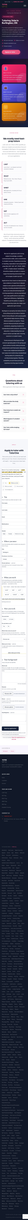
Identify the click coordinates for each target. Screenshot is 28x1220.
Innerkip (9, 971)
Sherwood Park (5, 1140)
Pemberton (15, 1069)
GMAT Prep (4, 801)
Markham (4, 1006)
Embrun (22, 933)
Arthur (8, 860)
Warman (15, 1191)
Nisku (21, 1044)
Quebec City (9, 1092)
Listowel (4, 996)
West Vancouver (5, 1198)
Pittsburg (11, 1074)
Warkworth (9, 1191)
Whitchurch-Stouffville (11, 1201)
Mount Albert (5, 1027)
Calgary (3, 898)
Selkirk (8, 1135)
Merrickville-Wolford (18, 1011)
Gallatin (12, 943)
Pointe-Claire (5, 1080)
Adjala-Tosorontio (19, 850)
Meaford (11, 1009)
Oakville (9, 1054)
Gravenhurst (5, 951)
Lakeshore (19, 984)
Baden (3, 865)
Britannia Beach (10, 890)
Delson (14, 923)
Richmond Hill (5, 1100)
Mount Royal (18, 1027)
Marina (16, 1004)
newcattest (10, 1039)
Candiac (11, 900)
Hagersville (15, 956)
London (15, 996)
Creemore (13, 921)
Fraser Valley (20, 941)
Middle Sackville (14, 1014)
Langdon (21, 986)
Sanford (10, 1128)
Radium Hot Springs (6, 1095)
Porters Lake (5, 1087)
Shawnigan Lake (5, 1138)
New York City (20, 1037)
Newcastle (4, 1039)
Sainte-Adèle (20, 1120)
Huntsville (15, 968)
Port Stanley (17, 1085)
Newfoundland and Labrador (8, 1042)
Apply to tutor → (11, 52)
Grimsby (22, 953)
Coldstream (4, 913)
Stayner (4, 1153)
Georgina (14, 946)
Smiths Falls (5, 1143)
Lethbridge (8, 994)
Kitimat (3, 981)
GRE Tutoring (12, 951)
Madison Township (6, 1001)
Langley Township (16, 989)
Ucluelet (4, 1175)
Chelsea (11, 905)
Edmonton (13, 931)
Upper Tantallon (5, 1181)
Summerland (15, 1158)
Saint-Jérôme (5, 1117)
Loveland (4, 999)
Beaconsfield (5, 870)
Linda (22, 994)
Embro (17, 933)
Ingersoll (4, 971)
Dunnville (15, 926)
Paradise (4, 1067)
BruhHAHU (19, 893)
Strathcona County (6, 1155)
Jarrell (18, 971)
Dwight (20, 926)
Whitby (3, 1201)
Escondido (7, 936)
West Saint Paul (19, 1196)
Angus (10, 857)
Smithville (11, 1143)
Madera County (18, 999)
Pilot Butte (17, 1072)
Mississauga (19, 1019)
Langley (9, 989)
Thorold (9, 1170)
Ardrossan (16, 857)
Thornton (4, 1170)
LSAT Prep (4, 792)
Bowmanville (5, 883)
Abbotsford (4, 850)
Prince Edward (5, 1090)
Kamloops (4, 974)
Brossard (10, 893)
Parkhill (18, 1067)
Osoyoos (13, 1059)
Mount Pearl (11, 1027)
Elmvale (8, 933)
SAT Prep (4, 795)
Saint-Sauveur (5, 1120)
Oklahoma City (5, 1057)
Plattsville (17, 1074)
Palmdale (11, 1064)
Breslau (17, 888)
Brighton (4, 890)
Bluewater (14, 878)
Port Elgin (10, 1082)
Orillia (3, 1059)
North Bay (15, 1047)
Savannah (11, 1133)
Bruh (15, 893)
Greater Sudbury (5, 953)
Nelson (9, 1032)
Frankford (14, 941)
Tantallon (11, 1163)
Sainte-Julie (4, 1122)
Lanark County (14, 986)
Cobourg (9, 910)
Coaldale (4, 910)
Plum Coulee (5, 1077)
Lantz (23, 989)
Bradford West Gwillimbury (8, 885)
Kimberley (10, 976)
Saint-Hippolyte (17, 1112)
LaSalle (3, 991)
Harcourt (4, 963)
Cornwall (4, 918)
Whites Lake (4, 1203)
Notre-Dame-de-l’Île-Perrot (8, 1052)
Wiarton (17, 1203)
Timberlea (21, 1170)
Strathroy (14, 1155)
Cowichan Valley (16, 918)
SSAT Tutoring (11, 1148)
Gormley (12, 948)
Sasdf (3, 1130)
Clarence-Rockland (12, 908)
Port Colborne (12, 1080)
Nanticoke (4, 1032)
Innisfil (14, 971)
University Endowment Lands (13, 1175)
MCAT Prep (4, 798)
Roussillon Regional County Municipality (10, 1105)
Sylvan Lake (4, 1163)
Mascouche (21, 1006)
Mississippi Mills (5, 1021)
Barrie (19, 865)
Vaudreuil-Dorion (12, 1183)
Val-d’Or (21, 1181)
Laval (8, 991)
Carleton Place (5, 903)
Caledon (15, 895)
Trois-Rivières (13, 1173)
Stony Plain (9, 1153)
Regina (19, 1095)
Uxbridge (12, 1181)
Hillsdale (4, 968)
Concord (15, 915)
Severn (17, 1135)
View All (14, 846)
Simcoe (16, 1140)
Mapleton (11, 1004)
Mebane (16, 1009)
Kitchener (20, 979)
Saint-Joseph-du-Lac (14, 1117)
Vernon (9, 1188)
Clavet (19, 908)
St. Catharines (5, 1150)
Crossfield (19, 921)
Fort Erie (21, 938)
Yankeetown (11, 1208)
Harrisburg (9, 963)
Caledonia (21, 895)
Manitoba (14, 1001)
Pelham (9, 1069)
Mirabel (8, 1019)
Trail (8, 1173)
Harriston (4, 966)
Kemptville (4, 976)
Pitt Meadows (5, 1074)
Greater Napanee (20, 951)
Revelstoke (4, 1097)
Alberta (17, 852)
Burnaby (10, 895)
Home (7, 10)
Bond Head (10, 880)
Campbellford (5, 900)
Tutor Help (20, 1173)
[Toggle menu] (25, 5)
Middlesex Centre (6, 1016)
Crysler (3, 923)
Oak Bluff (4, 1054)
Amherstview (5, 857)
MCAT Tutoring (5, 1009)
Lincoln (18, 994)
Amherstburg (15, 855)
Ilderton (20, 968)
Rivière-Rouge (12, 1100)
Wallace (4, 1191)
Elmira (3, 933)
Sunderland (4, 1160)
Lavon (12, 991)
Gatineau (4, 946)
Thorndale (20, 1168)
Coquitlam (21, 915)
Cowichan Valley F (6, 921)
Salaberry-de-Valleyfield (7, 1125)
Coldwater (11, 913)
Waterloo (18, 1193)
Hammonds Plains (18, 961)
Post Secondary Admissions (15, 1087)
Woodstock (4, 1208)
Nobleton (9, 1047)
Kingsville (9, 979)
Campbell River (16, 898)
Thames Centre (5, 1165)
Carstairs (12, 903)
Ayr (22, 862)
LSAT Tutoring (10, 999)
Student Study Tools (6, 1158)
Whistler (19, 1198)
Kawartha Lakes (11, 974)
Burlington (18, 10)
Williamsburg (5, 1206)
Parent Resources (11, 1067)
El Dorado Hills (20, 931)
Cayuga (17, 903)
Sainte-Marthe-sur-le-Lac (14, 1122)
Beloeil (3, 875)
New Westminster (6, 1037)
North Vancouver (5, 1049)
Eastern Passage (6, 931)
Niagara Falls (5, 1044)
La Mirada (17, 981)
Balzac (7, 865)
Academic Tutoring (6, 807)
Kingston (4, 979)
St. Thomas (18, 1150)
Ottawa (16, 1062)
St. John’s (12, 1150)
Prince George (13, 1090)
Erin (3, 936)
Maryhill (16, 1006)
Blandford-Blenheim (6, 878)
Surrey (10, 1160)
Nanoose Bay (18, 1029)
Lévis (14, 994)
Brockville (4, 893)
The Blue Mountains (6, 1168)
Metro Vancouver (5, 1014)
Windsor (11, 1206)
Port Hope (16, 1082)
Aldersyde (22, 852)
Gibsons (20, 946)
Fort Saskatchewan (6, 941)
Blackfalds (15, 875)
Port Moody (4, 1085)
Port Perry (10, 1085)
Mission (13, 1019)
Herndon (15, 966)
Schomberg (17, 1133)
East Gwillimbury (5, 928)
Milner (18, 1016)
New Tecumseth (13, 1034)
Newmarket (18, 1042)
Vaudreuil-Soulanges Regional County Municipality (13, 1186)
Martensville (10, 1006)
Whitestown (11, 1203)
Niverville (4, 1047)
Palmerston (17, 1064)
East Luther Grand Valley (16, 928)
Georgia (9, 946)
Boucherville (17, 880)
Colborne (21, 910)
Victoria (14, 1188)
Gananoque (17, 943)
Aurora (18, 862)
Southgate (21, 1143)
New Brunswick (5, 1034)
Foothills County (14, 938)
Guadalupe (4, 956)
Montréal (4, 1024)
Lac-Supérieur (5, 984)
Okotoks (11, 1057)
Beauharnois (12, 870)
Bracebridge (11, 883)
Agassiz (4, 852)
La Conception (10, 981)
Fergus (8, 938)
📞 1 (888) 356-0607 (17, 1)
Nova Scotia (17, 1052)
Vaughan (4, 1188)
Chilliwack (4, 908)
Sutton (14, 1160)
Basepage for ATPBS (6, 868)
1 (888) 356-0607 (8, 816)
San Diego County (18, 1125)
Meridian (11, 1011)
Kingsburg (22, 976)
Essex (16, 936)
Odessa (19, 1054)
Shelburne (13, 1138)
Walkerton (19, 1188)
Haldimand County (6, 958)
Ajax (13, 852)
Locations (12, 10)
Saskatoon (16, 1130)
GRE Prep (4, 804)
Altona (3, 855)
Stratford (15, 1153)
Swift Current (20, 1160)
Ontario (12, 751)
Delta (19, 923)
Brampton (17, 885)
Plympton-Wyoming (13, 1077)
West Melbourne (10, 1196)
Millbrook (13, 1016)
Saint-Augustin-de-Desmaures (9, 1110)
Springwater (11, 1145)
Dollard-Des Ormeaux (7, 926)
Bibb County (9, 875)
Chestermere (17, 905)
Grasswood (17, 948)
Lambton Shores (5, 986)
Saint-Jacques (5, 1115)
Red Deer (14, 1095)
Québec (4, 1092)
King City (16, 976)
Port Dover (4, 1082)
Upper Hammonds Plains (18, 1178)
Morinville (16, 1024)
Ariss (21, 857)
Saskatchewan (9, 1130)
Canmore (17, 900)
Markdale (21, 1004)
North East (21, 1047)
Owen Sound (5, 1064)
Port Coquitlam (20, 1080)
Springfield (4, 1145)
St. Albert (18, 1148)
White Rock (20, 1201)
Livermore (9, 996)
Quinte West (16, 1092)
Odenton (14, 1054)
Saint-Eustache (20, 1110)
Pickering (11, 1072)
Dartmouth (9, 923)
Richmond (15, 1097)
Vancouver (4, 1183)
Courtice (9, 918)
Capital (21, 900)
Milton (22, 1016)
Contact (4, 783)
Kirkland (15, 979)
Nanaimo (12, 1029)
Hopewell (9, 968)
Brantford (4, 888)
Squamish (4, 1148)
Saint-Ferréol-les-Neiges (7, 1112)
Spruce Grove (18, 1145)
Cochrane (15, 910)
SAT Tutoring (5, 1133)
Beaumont (18, 870)
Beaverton (11, 873)
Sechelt (3, 1135)
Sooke (16, 1143)
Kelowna (18, 974)
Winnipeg (17, 1206)
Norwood (13, 1049)
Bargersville (13, 865)
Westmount (13, 1198)
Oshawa (8, 1059)
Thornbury (14, 1168)
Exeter (21, 936)
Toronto (3, 1173)
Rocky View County (6, 1102)
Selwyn (13, 1135)
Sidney (11, 1140)
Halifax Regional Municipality (17, 958)
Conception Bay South (7, 915)
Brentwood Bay (11, 888)
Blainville (21, 875)
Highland (21, 966)
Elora (13, 933)
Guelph (9, 956)
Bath (13, 868)
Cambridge (9, 898)
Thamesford (13, 1165)
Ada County (11, 850)
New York (13, 1037)
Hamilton (10, 961)
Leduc (3, 994)
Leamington (17, 991)
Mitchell (12, 1021)
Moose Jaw (9, 1024)
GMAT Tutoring (5, 948)
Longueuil (20, 996)
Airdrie (8, 852)
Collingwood (17, 913)
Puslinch (19, 1090)
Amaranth (8, 855)
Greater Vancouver (15, 953)
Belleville (22, 873)
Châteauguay (5, 905)
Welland (4, 1196)
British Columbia (19, 890)
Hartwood (10, 966)
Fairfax (3, 938)
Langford (4, 989)
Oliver (16, 1057)
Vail (17, 1181)
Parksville (4, 1069)
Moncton (17, 1021)
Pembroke (21, 1069)
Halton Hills (4, 961)
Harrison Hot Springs (18, 963)
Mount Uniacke (5, 1029)
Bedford (17, 873)
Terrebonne (16, 1163)
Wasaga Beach (5, 1193)
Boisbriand (20, 878)
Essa (13, 936)
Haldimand (21, 956)
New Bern (15, 1032)
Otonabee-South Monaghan (8, 1062)
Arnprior (4, 860)
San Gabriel (4, 1128)
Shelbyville (19, 1138)
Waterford (12, 1193)
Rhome (10, 1097)
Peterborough (5, 1072)
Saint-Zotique (13, 1120)
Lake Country (13, 984)
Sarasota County (17, 1128)
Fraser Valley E (5, 943)
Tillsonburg (15, 1170)
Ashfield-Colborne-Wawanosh (8, 862)
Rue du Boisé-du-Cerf (7, 1107)
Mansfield (19, 1001)
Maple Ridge (4, 1004)
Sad (14, 1107)
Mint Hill (3, 1019)
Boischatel (4, 880)
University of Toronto (6, 1178)
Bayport (18, 868)
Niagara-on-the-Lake (14, 1044)
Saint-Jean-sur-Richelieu (15, 1115)
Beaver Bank (5, 873)
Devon (23, 923)
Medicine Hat (5, 1011)
